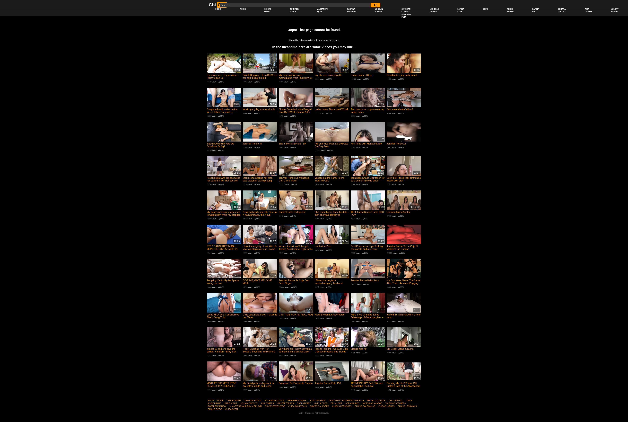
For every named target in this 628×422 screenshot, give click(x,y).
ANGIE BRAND (510, 10)
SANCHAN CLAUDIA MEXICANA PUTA (406, 13)
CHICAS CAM (231, 409)
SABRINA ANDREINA (352, 10)
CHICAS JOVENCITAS (275, 406)
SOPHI (485, 9)
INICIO (218, 9)
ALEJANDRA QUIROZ (322, 10)
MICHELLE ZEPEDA (434, 10)
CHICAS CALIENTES (319, 406)
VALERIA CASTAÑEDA (395, 403)
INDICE (243, 9)
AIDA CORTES (588, 10)
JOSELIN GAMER (379, 10)
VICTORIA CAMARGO (372, 403)
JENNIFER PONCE (294, 10)
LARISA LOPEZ (460, 10)
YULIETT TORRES (615, 10)
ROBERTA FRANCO (217, 406)
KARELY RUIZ (535, 10)
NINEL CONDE (320, 403)
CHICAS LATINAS (386, 406)
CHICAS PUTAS (215, 409)
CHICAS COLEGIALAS (365, 406)
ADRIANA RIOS (352, 403)
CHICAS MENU (267, 10)
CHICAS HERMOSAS (341, 406)
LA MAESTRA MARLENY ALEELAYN (245, 406)
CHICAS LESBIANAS (407, 406)
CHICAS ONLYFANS (297, 406)
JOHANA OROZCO (562, 10)
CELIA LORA (336, 403)
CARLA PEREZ (304, 403)
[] (375, 5)
